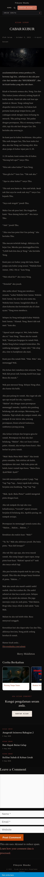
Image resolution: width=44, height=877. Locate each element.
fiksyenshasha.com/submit (13, 646)
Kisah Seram (22, 22)
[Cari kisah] (14, 8)
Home (9, 8)
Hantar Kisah (22, 714)
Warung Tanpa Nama (12, 685)
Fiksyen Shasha (22, 3)
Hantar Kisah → (27, 8)
